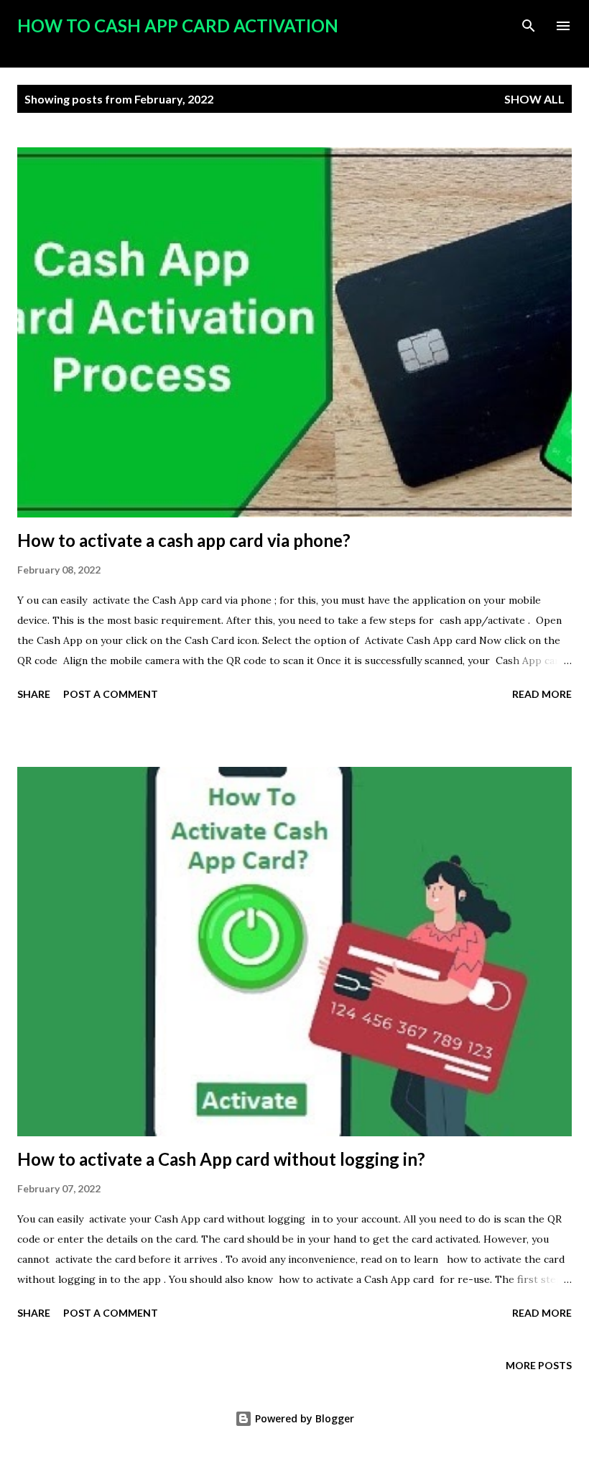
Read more (542, 694)
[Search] (528, 25)
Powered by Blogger (303, 1418)
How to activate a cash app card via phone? (184, 540)
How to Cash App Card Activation (177, 25)
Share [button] (33, 694)
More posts (539, 1365)
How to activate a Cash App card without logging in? (221, 1159)
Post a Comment (110, 694)
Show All (534, 99)
